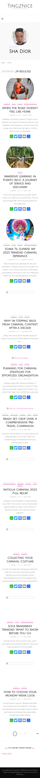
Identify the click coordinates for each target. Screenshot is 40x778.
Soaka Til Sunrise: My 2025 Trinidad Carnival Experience (20, 252)
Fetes (14, 103)
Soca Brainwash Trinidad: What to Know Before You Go (20, 630)
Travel (19, 103)
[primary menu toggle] (3, 18)
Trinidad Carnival (30, 103)
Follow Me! (6, 754)
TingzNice (20, 6)
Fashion (22, 414)
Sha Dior (12, 115)
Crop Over (14, 414)
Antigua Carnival (9, 483)
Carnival (7, 103)
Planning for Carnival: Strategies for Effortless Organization (20, 372)
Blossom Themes (23, 773)
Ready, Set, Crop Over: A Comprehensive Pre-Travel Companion (20, 422)
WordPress (19, 775)
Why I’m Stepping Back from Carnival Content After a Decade (20, 324)
